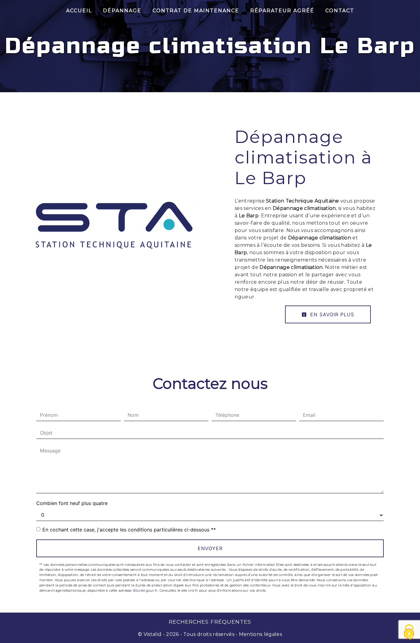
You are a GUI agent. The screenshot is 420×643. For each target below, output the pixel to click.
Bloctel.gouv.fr (145, 590)
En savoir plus (331, 314)
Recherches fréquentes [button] (210, 621)
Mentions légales (260, 634)
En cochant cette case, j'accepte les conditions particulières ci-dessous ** (129, 530)
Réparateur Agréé (282, 11)
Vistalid (153, 634)
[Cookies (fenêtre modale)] (409, 632)
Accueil (79, 11)
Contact (339, 11)
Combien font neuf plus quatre (72, 503)
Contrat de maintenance (196, 11)
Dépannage (122, 11)
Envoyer (210, 548)
